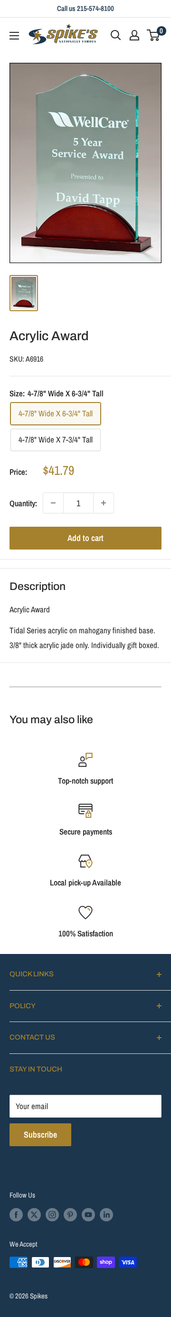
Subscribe (40, 1134)
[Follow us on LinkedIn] (106, 1214)
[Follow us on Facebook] (16, 1214)
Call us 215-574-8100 (85, 8)
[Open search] (116, 35)
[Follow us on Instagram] (52, 1214)
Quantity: (23, 503)
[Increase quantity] (104, 503)
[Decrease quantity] (53, 503)
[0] (154, 35)
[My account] (134, 35)
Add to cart (85, 538)
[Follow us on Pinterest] (70, 1214)
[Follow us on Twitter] (34, 1214)
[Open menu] (14, 35)
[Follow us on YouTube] (88, 1214)
